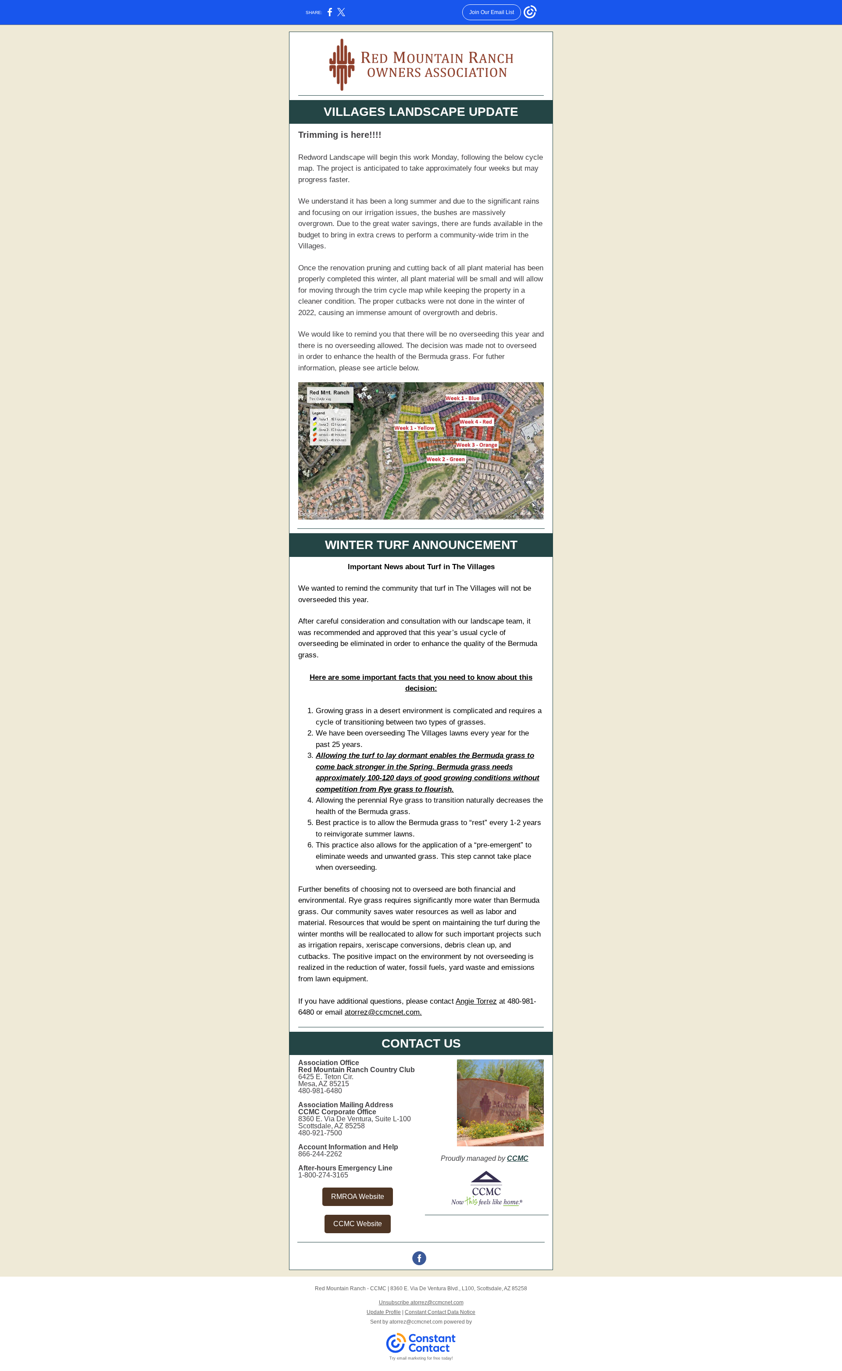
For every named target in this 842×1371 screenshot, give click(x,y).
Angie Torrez (476, 1001)
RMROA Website (357, 1196)
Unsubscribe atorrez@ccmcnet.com (421, 1302)
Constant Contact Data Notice (440, 1312)
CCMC (517, 1158)
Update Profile (384, 1312)
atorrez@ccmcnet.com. (383, 1012)
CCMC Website (357, 1223)
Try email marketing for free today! (421, 1358)
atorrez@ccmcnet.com (415, 1322)
